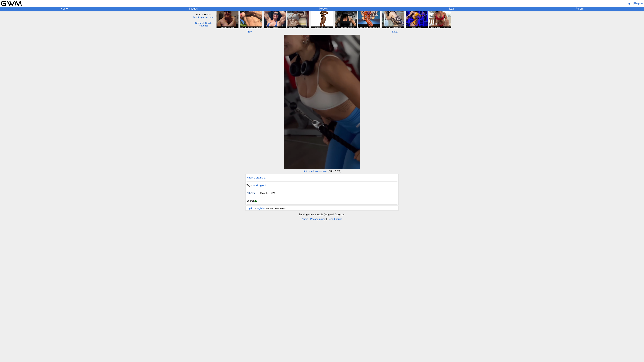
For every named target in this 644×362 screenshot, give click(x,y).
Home (64, 8)
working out (259, 185)
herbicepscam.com (203, 17)
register (261, 208)
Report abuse (335, 219)
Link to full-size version (315, 171)
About (305, 219)
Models (323, 8)
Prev (249, 31)
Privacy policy (318, 219)
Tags (451, 8)
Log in (629, 3)
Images (193, 8)
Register (638, 3)
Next (394, 31)
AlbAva (251, 193)
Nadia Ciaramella (256, 177)
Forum (579, 8)
